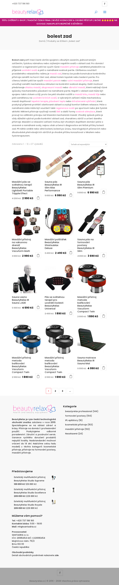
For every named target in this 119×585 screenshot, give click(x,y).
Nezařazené (71, 433)
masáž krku (81, 94)
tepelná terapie (39, 101)
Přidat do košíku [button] (38, 198)
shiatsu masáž (32, 87)
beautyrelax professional (78, 411)
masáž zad (55, 73)
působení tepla (57, 101)
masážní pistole (52, 80)
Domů (42, 41)
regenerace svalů (65, 108)
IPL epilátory (71, 420)
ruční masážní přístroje (79, 80)
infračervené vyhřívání (84, 101)
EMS (58, 111)
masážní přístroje (69, 66)
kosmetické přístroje (76, 424)
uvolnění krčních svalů (45, 97)
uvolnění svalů (29, 70)
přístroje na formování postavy (38, 449)
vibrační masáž (77, 87)
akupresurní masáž (52, 87)
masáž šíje (94, 94)
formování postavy (75, 415)
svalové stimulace (85, 111)
